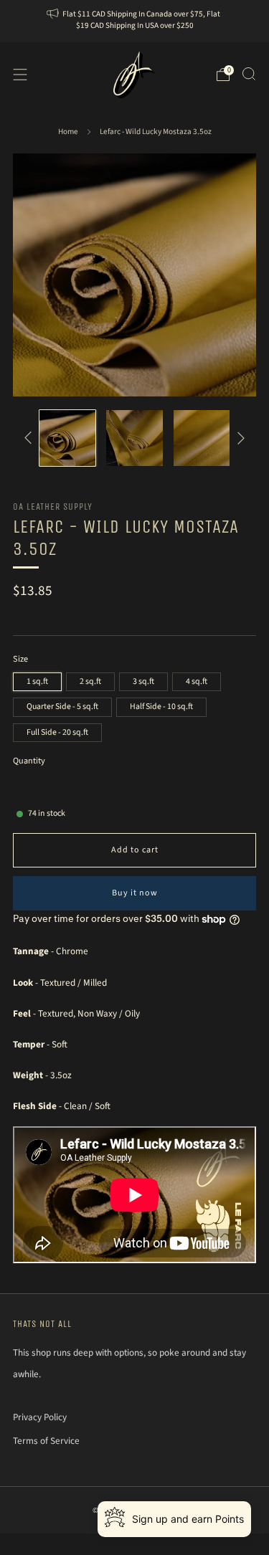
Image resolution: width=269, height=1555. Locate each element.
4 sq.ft (196, 681)
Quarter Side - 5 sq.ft (62, 706)
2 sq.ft (90, 681)
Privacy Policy (40, 1417)
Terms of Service (46, 1440)
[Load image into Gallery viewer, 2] (134, 438)
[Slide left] (30, 437)
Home (68, 131)
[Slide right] (239, 437)
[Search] (249, 74)
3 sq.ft (143, 681)
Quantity (29, 761)
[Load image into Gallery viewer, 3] (201, 438)
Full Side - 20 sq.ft (57, 732)
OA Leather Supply (53, 506)
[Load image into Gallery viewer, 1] (67, 438)
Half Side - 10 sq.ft (161, 706)
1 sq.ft (37, 681)
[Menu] (20, 74)
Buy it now (135, 893)
